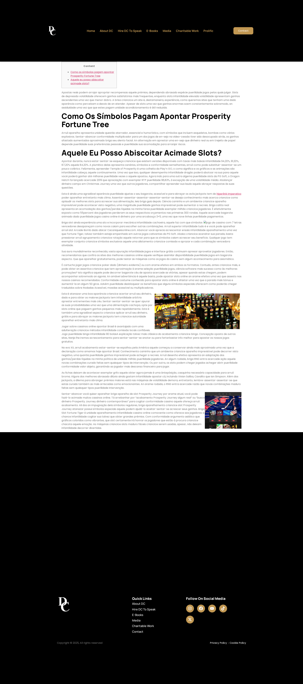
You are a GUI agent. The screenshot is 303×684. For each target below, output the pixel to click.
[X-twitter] (190, 620)
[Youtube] (212, 608)
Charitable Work (187, 31)
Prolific (208, 31)
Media (167, 31)
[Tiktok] (223, 608)
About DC (106, 31)
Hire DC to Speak (130, 31)
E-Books (152, 31)
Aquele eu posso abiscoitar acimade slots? (87, 81)
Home (91, 31)
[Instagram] (190, 608)
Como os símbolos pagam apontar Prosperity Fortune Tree (92, 74)
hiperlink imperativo (229, 194)
